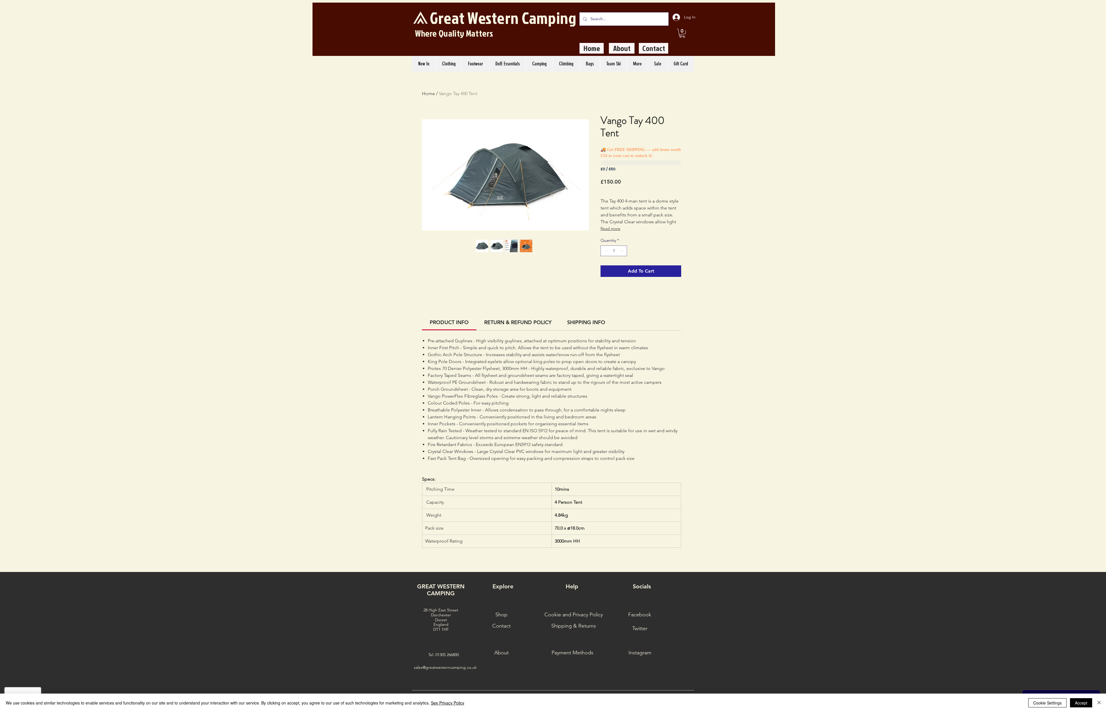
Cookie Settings (1047, 703)
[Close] (1099, 702)
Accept (1081, 703)
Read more (610, 228)
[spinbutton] (614, 251)
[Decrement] (605, 251)
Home (428, 93)
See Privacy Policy (447, 703)
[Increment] (622, 251)
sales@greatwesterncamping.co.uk (445, 667)
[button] (682, 33)
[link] (449, 322)
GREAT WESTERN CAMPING (441, 590)
